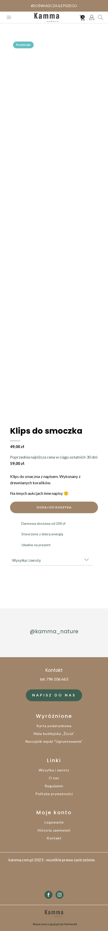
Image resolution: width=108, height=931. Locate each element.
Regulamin (54, 786)
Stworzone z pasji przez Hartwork (55, 924)
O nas (54, 778)
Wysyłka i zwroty (54, 770)
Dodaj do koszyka (54, 507)
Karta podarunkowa (54, 726)
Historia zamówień (54, 830)
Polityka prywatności (54, 794)
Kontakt (54, 838)
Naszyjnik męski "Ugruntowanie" (54, 741)
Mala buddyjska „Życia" (54, 733)
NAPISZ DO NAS (54, 695)
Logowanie (54, 822)
